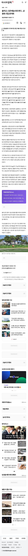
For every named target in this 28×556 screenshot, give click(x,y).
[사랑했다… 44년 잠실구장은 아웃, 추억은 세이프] (7, 514)
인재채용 (16, 542)
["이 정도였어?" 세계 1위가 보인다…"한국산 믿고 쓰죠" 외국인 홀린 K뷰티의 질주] (22, 469)
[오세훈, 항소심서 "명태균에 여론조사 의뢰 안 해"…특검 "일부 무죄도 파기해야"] (6, 329)
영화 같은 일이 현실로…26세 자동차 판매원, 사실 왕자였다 (14, 198)
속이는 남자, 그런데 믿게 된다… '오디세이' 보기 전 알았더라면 (19, 496)
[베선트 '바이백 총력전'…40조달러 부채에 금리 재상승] (6, 336)
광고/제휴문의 (10, 542)
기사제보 (15, 545)
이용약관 (12, 547)
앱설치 (10, 538)
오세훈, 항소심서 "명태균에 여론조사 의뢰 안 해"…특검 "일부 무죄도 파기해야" (18, 326)
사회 (3, 7)
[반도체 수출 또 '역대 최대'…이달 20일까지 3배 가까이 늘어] (6, 314)
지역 (6, 7)
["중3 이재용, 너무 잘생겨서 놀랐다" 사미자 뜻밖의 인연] (22, 461)
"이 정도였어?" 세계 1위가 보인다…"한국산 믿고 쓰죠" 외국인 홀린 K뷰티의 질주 (14, 195)
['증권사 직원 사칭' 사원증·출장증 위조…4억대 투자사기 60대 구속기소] (22, 446)
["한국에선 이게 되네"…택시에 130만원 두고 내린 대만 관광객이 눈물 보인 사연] (22, 454)
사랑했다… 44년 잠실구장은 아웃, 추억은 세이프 (19, 512)
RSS (19, 545)
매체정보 (18, 547)
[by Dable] (23, 475)
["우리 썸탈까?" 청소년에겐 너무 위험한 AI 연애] (7, 522)
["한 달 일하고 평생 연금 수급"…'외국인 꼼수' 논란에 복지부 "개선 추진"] (6, 321)
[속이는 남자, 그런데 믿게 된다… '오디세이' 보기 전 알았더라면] (7, 499)
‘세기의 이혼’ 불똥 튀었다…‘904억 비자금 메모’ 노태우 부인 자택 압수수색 (15, 437)
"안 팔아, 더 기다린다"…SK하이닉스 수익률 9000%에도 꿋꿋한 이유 (14, 201)
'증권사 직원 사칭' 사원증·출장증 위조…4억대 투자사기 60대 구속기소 (10, 444)
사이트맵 (23, 538)
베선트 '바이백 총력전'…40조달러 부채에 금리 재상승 (18, 334)
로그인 (4, 538)
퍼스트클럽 (4, 545)
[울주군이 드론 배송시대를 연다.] (14, 243)
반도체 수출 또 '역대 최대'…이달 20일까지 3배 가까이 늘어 (18, 312)
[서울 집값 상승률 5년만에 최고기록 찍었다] (6, 307)
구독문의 (10, 545)
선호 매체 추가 (7, 23)
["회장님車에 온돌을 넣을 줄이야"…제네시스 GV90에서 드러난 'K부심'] (7, 507)
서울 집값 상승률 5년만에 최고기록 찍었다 (18, 304)
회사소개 (3, 542)
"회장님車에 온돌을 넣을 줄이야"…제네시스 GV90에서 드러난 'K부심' (19, 504)
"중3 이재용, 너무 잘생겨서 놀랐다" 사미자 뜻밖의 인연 (10, 459)
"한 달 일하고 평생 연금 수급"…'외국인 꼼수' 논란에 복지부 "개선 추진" (18, 319)
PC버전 (17, 538)
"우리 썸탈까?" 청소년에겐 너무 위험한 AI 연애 (19, 520)
